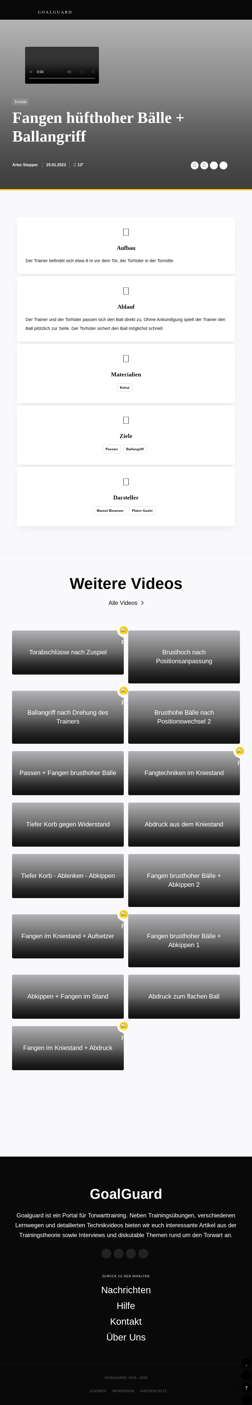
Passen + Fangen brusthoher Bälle (67, 772)
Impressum (123, 1391)
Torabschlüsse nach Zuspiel (68, 652)
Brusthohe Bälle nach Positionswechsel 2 (184, 717)
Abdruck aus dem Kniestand (184, 824)
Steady (143, 1254)
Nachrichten (126, 1290)
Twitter (195, 165)
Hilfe (246, 1388)
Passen (112, 449)
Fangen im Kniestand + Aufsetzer (67, 936)
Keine (124, 387)
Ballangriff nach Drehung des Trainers (67, 717)
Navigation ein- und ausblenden (239, 10)
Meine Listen (246, 1375)
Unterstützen (214, 165)
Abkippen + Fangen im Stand (67, 996)
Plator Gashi (142, 511)
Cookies (98, 1391)
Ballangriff (135, 449)
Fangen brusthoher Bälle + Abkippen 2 (184, 880)
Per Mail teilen (223, 165)
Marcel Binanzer (110, 511)
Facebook (204, 165)
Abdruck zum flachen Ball (184, 996)
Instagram (131, 1254)
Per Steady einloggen (246, 1399)
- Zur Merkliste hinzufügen (246, 1363)
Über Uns (126, 1337)
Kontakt (126, 1321)
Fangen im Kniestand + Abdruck (67, 1047)
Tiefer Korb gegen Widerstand (68, 824)
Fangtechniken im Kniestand (184, 772)
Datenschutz (153, 1391)
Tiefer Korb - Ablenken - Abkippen (68, 875)
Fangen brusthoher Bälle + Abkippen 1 (184, 940)
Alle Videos (123, 602)
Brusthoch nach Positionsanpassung (184, 656)
